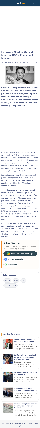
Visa (23, 280)
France (22, 63)
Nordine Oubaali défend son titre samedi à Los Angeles (24, 341)
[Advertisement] (20, 29)
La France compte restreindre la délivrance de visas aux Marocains (25, 406)
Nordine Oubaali (10, 285)
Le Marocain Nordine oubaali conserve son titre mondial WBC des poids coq (25, 357)
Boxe (16, 280)
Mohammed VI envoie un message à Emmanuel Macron (25, 389)
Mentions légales (20, 423)
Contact (30, 423)
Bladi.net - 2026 (7, 423)
